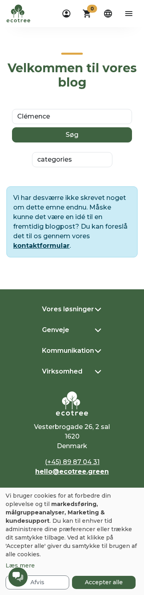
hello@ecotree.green (72, 471)
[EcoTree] (18, 13)
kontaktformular (41, 245)
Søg (72, 134)
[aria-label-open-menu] (129, 13)
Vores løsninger (68, 309)
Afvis (37, 582)
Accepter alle (104, 582)
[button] (87, 13)
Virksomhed (62, 371)
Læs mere (20, 565)
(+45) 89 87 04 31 (72, 462)
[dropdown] (66, 13)
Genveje (55, 330)
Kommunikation (68, 350)
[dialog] (72, 541)
